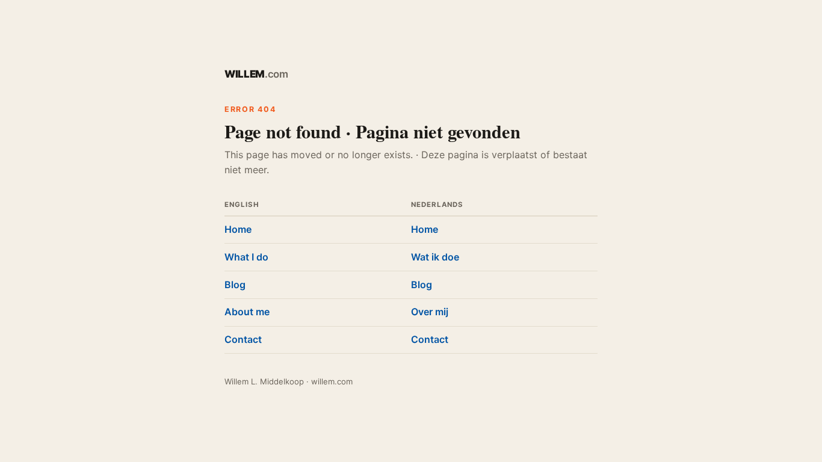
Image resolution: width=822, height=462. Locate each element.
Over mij (429, 312)
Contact (243, 339)
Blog (235, 285)
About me (247, 312)
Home (238, 229)
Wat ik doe (435, 257)
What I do (246, 257)
